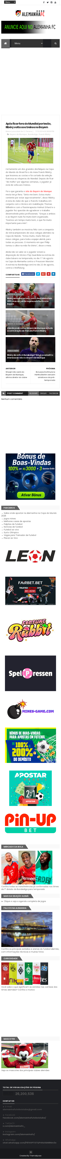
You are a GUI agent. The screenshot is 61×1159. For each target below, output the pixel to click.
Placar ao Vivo (11, 538)
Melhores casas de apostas (17, 521)
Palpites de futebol (13, 524)
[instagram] (51, 2)
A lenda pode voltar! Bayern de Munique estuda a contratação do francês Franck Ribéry (30, 329)
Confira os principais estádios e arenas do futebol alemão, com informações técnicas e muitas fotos (30, 950)
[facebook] (43, 2)
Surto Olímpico (11, 532)
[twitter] (47, 2)
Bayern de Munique (18, 134)
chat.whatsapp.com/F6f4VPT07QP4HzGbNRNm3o (29, 1142)
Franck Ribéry (44, 134)
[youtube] (55, 2)
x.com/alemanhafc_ (14, 1126)
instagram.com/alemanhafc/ (19, 1134)
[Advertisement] (30, 79)
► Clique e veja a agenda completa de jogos (23, 901)
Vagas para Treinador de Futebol (20, 535)
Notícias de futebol (13, 526)
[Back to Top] (30, 1152)
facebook (53, 393)
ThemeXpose (35, 1155)
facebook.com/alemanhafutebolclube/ (24, 1117)
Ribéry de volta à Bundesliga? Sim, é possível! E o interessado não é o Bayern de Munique (30, 356)
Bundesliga (33, 134)
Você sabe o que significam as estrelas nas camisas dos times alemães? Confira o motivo (29, 988)
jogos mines (10, 518)
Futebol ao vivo (11, 529)
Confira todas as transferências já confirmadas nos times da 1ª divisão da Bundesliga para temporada (30, 888)
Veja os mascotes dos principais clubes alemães (25, 1070)
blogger (33, 393)
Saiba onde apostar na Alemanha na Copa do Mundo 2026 (29, 514)
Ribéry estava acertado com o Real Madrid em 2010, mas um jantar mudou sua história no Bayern (29, 301)
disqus (43, 393)
